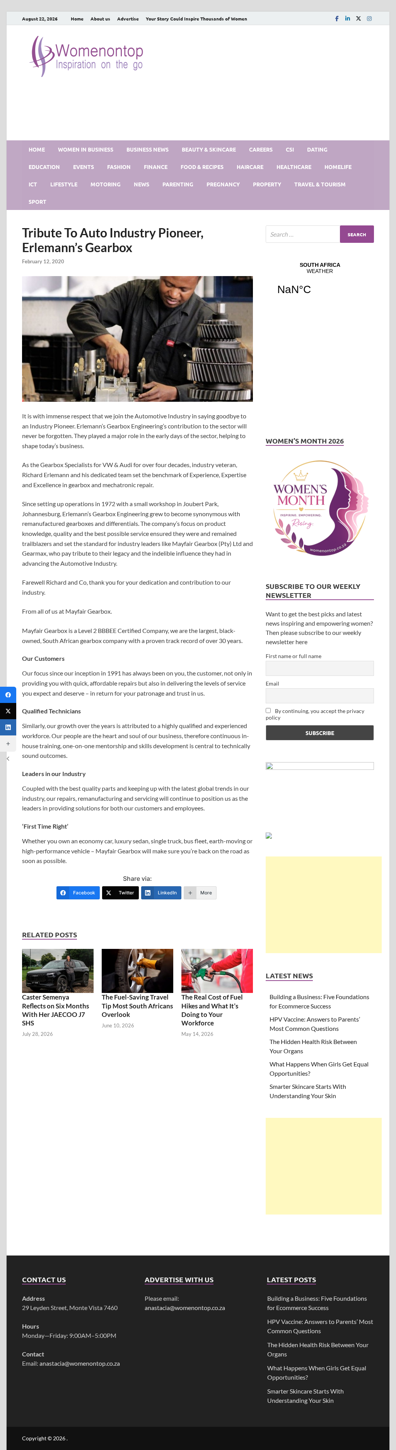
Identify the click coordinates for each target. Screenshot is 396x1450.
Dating (317, 149)
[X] (358, 18)
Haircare (250, 166)
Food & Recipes (202, 166)
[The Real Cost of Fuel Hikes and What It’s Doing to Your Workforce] (217, 971)
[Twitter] (8, 711)
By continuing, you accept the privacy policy (315, 714)
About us (100, 18)
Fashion (119, 166)
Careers (261, 149)
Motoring (105, 184)
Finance (155, 166)
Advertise (128, 18)
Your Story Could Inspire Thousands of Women (196, 18)
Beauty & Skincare (209, 149)
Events (83, 166)
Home (77, 18)
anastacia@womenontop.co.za (79, 1363)
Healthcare (294, 166)
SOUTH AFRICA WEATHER (320, 283)
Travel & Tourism (320, 184)
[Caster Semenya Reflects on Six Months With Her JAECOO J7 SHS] (58, 971)
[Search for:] (320, 234)
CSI (290, 149)
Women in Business (85, 149)
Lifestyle (63, 184)
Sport (37, 201)
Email (272, 683)
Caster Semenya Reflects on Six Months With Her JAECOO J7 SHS (55, 1010)
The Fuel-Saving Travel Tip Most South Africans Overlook (137, 1005)
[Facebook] (336, 18)
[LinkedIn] (347, 18)
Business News (147, 149)
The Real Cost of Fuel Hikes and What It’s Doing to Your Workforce (212, 1010)
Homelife (338, 166)
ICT (33, 184)
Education (44, 166)
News (141, 184)
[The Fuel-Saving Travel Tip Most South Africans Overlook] (137, 971)
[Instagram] (369, 18)
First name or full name (293, 656)
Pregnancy (223, 184)
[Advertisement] (324, 904)
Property (267, 184)
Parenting (177, 184)
